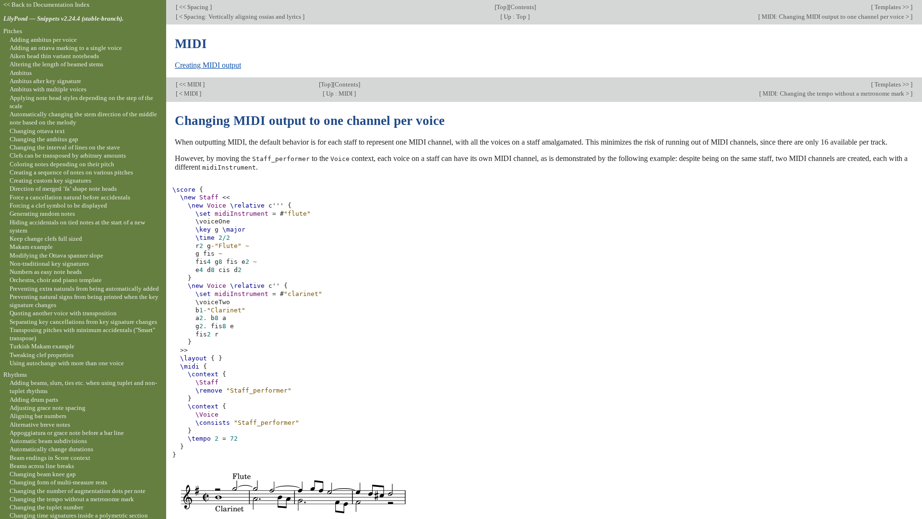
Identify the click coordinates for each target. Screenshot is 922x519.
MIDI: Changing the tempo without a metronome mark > (835, 93)
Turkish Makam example (42, 346)
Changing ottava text (37, 131)
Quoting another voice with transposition (63, 313)
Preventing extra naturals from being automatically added (84, 288)
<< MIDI (190, 84)
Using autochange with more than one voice (67, 363)
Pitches (12, 31)
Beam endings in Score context (50, 457)
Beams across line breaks (42, 466)
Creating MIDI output (208, 65)
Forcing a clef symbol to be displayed (58, 205)
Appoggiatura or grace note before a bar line (67, 432)
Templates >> (891, 7)
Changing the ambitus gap (44, 139)
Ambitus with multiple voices (48, 89)
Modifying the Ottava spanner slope (56, 255)
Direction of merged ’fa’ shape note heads (63, 188)
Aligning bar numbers (38, 416)
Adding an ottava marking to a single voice (66, 47)
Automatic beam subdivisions (48, 441)
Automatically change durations (51, 449)
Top (502, 7)
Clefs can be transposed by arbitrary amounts (68, 155)
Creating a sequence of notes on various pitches (71, 172)
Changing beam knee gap (43, 474)
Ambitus (21, 72)
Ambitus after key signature (45, 81)
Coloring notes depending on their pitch (62, 164)
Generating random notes (42, 213)
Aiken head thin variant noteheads (54, 56)
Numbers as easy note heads (46, 271)
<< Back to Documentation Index (46, 4)
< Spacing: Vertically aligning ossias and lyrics (240, 16)
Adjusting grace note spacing (47, 407)
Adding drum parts (34, 399)
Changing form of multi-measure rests (58, 482)
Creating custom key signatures (50, 180)
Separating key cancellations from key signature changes (83, 321)
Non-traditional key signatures (49, 263)
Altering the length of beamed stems (56, 64)
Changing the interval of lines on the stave (65, 147)
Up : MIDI (339, 93)
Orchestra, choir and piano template (56, 280)
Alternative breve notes (40, 424)
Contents (522, 7)
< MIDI (188, 93)
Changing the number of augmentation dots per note (78, 490)
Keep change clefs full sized (46, 238)
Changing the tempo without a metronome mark (72, 499)
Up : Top (515, 16)
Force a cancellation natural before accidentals (70, 197)
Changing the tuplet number (46, 507)
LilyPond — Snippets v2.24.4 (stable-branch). (63, 18)
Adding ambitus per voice (43, 39)
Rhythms (15, 374)
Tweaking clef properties (41, 354)
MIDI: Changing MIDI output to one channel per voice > (835, 16)
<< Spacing (194, 7)
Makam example (31, 246)
